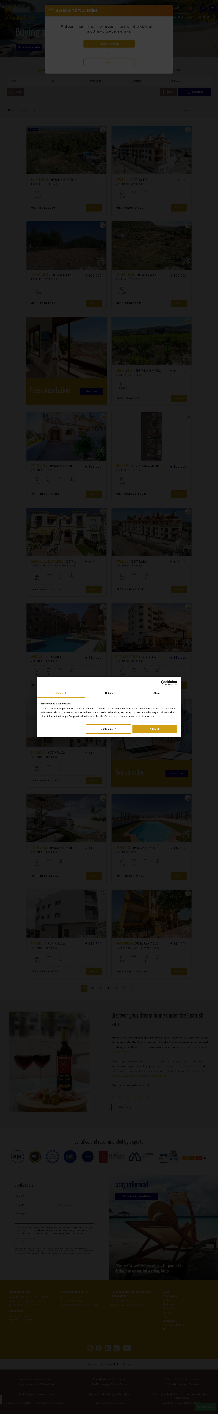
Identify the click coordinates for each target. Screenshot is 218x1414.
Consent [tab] (61, 693)
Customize (107, 729)
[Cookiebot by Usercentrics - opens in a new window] (163, 682)
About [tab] (156, 693)
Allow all (154, 729)
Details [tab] (109, 693)
